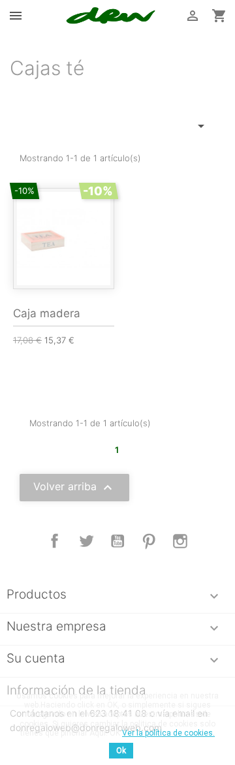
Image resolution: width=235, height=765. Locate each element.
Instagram (180, 541)
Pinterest (149, 541)
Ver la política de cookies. (168, 733)
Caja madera (46, 313)
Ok (121, 750)
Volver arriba (74, 487)
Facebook (55, 541)
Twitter (86, 541)
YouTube (117, 541)
